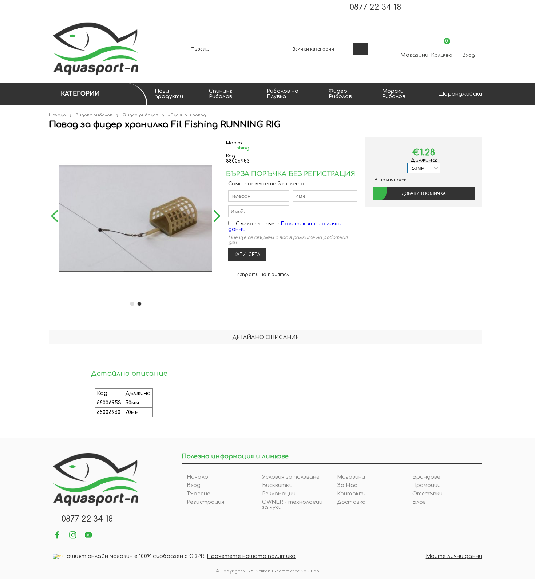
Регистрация (206, 502)
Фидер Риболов (340, 93)
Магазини (414, 55)
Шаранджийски (460, 94)
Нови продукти (169, 93)
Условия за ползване (291, 477)
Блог (419, 502)
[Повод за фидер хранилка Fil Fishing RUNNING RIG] (50, 139)
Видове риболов (93, 115)
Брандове (426, 477)
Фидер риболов (140, 115)
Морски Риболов (393, 93)
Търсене (198, 493)
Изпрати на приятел (262, 274)
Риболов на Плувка (282, 93)
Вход (469, 55)
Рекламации (279, 493)
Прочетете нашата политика (251, 556)
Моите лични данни (454, 556)
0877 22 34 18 (375, 7)
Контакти (352, 493)
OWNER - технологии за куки (292, 504)
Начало (57, 115)
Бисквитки (277, 485)
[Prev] (57, 216)
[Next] (214, 216)
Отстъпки (427, 493)
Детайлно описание (265, 337)
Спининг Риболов (221, 93)
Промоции (426, 485)
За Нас (347, 485)
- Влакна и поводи (188, 115)
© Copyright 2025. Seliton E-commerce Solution (267, 571)
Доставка (351, 502)
